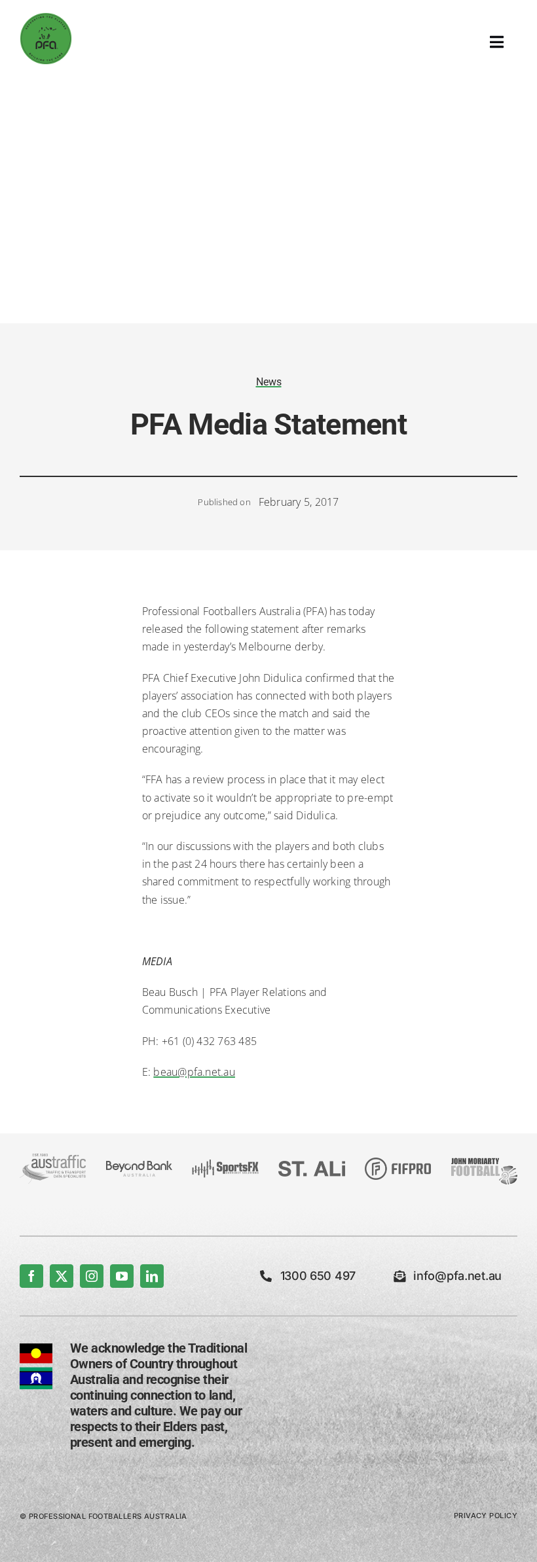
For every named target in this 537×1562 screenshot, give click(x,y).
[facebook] (31, 1276)
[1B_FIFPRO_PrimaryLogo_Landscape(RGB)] (398, 1163)
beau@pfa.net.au (194, 1072)
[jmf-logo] (484, 1158)
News (269, 382)
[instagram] (91, 1276)
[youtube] (122, 1276)
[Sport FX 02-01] (225, 1165)
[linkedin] (152, 1276)
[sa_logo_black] (311, 1166)
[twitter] (61, 1276)
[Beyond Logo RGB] (139, 1166)
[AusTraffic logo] (53, 1159)
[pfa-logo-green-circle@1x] (46, 17)
